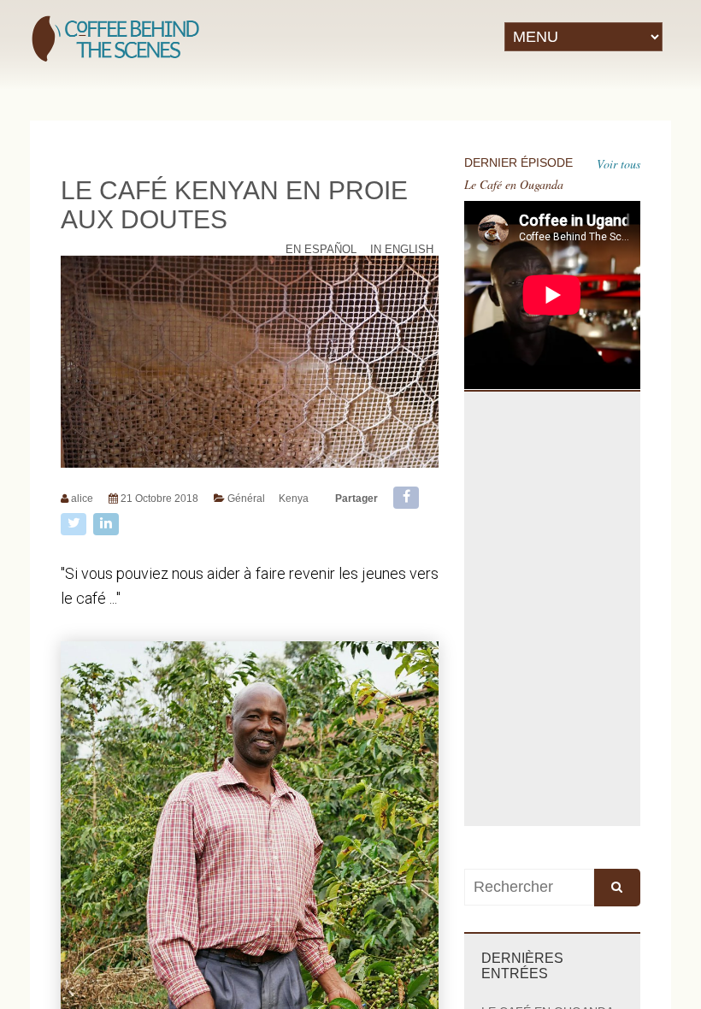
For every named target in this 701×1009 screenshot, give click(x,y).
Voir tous (618, 164)
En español (321, 249)
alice (82, 498)
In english (401, 249)
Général (246, 498)
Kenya (294, 498)
